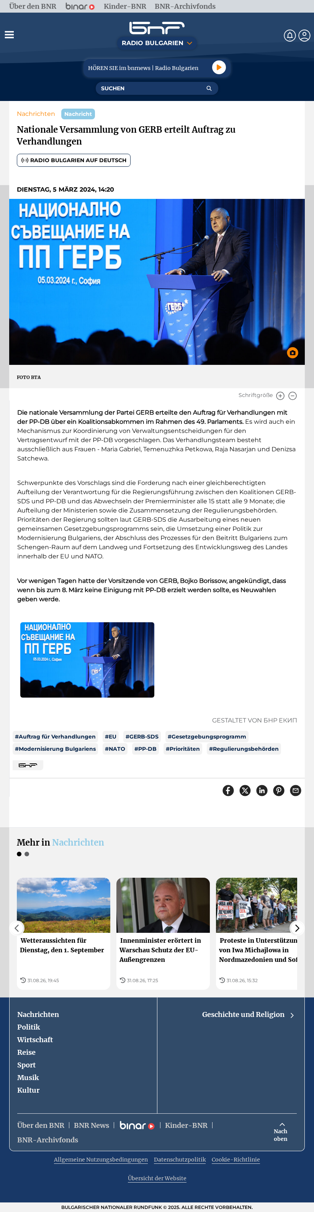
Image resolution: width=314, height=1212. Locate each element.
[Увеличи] (280, 395)
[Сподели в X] (245, 790)
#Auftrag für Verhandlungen (55, 736)
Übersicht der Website (157, 1178)
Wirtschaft (35, 1039)
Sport (26, 1065)
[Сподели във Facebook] (228, 790)
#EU (110, 736)
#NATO (115, 748)
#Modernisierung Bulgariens (55, 748)
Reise (26, 1052)
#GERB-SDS (142, 736)
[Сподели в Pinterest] (279, 790)
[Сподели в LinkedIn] (262, 790)
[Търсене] (209, 88)
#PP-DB (145, 748)
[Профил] (304, 35)
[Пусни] (219, 67)
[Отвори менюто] (9, 34)
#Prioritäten (183, 748)
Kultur (28, 1090)
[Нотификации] (289, 35)
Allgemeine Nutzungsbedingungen (101, 1159)
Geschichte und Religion (243, 1014)
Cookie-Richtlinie (236, 1159)
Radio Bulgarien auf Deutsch (78, 160)
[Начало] (157, 28)
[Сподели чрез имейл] (295, 790)
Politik (28, 1027)
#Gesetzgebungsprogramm (207, 736)
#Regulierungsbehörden (244, 748)
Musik (28, 1077)
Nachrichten (36, 113)
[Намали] (292, 395)
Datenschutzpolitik (180, 1159)
